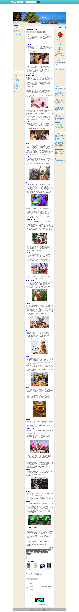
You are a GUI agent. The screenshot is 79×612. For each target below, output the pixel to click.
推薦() (32, 579)
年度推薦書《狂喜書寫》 (59, 160)
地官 (56, 126)
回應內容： (31, 589)
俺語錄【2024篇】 (58, 158)
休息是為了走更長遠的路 (42, 569)
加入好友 (60, 47)
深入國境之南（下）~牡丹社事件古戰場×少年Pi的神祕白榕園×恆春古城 (60, 139)
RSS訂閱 (16, 74)
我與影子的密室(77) (58, 116)
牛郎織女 (62, 127)
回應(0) (28, 579)
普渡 (58, 126)
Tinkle (29, 558)
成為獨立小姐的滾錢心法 (59, 58)
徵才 (49, 609)
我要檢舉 (51, 547)
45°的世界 (15, 81)
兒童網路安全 (40, 609)
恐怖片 (59, 127)
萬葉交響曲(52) (57, 122)
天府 (63, 128)
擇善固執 (60, 128)
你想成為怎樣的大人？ (59, 109)
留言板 (60, 44)
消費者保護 (35, 609)
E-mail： (32, 584)
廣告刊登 (31, 609)
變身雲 (15, 87)
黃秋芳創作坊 (16, 79)
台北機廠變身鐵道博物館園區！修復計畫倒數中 (28, 569)
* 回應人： (31, 583)
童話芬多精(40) (57, 119)
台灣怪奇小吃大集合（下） (35, 569)
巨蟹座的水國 (16, 80)
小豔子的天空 (16, 85)
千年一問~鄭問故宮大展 (48, 569)
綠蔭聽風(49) (57, 115)
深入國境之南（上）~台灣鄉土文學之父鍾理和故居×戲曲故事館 (60, 143)
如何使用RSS (20, 74)
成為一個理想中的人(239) (59, 118)
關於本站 (60, 43)
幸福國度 (15, 84)
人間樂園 (56, 153)
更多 (15, 91)
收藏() (36, 579)
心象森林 (43, 17)
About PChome (45, 609)
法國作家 (56, 128)
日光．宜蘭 (31, 575)
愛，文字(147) (57, 117)
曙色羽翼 (15, 83)
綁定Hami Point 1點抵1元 (59, 55)
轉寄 (38, 573)
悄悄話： (31, 586)
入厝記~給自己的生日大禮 (59, 151)
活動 (17, 25)
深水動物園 (16, 86)
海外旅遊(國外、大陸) (32, 574)
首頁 (15, 25)
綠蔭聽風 (40, 574)
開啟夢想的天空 (16, 88)
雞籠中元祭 (61, 126)
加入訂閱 (16, 75)
